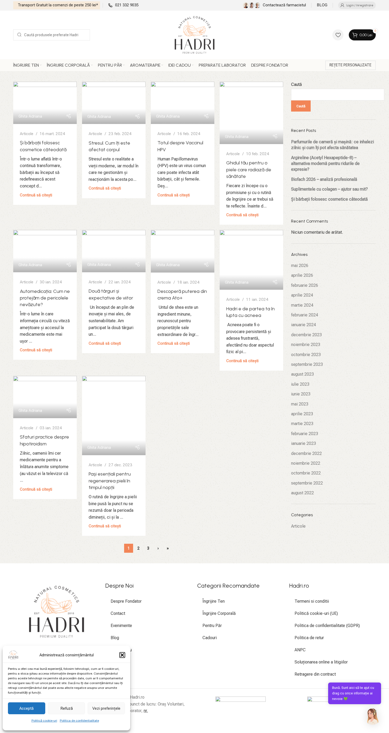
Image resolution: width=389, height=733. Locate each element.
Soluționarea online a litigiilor (321, 662)
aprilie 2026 (302, 275)
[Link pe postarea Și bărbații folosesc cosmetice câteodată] (45, 103)
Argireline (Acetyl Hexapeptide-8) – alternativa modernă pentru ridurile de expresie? (325, 163)
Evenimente (121, 625)
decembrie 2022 (306, 453)
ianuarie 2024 (303, 324)
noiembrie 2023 (305, 344)
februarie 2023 (304, 433)
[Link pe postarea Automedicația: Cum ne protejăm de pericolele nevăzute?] (45, 251)
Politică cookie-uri (44, 720)
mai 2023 (299, 404)
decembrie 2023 (306, 334)
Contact (118, 613)
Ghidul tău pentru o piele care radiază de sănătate (248, 169)
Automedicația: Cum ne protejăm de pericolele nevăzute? (45, 297)
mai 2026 (299, 265)
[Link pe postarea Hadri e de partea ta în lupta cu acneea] (251, 260)
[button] (122, 655)
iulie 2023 (300, 384)
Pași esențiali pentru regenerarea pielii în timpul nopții (110, 480)
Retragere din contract (315, 674)
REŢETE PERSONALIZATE (350, 65)
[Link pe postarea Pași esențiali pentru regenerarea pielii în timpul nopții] (114, 415)
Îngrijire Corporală (219, 613)
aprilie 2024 (302, 295)
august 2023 (302, 374)
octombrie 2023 (306, 354)
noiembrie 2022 (305, 463)
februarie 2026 (304, 285)
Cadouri (209, 637)
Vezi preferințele (106, 708)
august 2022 (302, 492)
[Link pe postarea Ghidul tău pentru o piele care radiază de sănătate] (251, 113)
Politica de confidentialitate (79, 720)
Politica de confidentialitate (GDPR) (327, 625)
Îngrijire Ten (213, 601)
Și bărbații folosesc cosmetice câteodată (329, 199)
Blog (115, 637)
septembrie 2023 (307, 364)
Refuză (66, 708)
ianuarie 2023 (303, 443)
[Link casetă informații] (56, 5)
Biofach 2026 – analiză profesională (324, 179)
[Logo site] (194, 34)
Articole (26, 133)
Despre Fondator (126, 601)
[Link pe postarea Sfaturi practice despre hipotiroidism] (45, 397)
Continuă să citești (36, 195)
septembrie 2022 (307, 483)
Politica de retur (309, 637)
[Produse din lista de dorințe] (338, 35)
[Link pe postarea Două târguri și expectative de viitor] (114, 251)
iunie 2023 (300, 394)
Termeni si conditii (312, 601)
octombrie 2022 (306, 473)
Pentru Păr (212, 625)
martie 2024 (302, 305)
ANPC (300, 649)
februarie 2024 (304, 314)
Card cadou (121, 649)
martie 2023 (302, 423)
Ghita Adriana (30, 116)
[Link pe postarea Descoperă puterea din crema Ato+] (182, 251)
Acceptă (26, 708)
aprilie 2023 (302, 413)
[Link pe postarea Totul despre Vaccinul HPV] (182, 103)
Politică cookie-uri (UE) (316, 613)
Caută (296, 84)
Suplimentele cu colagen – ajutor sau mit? (329, 189)
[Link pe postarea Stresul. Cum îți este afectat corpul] (114, 103)
